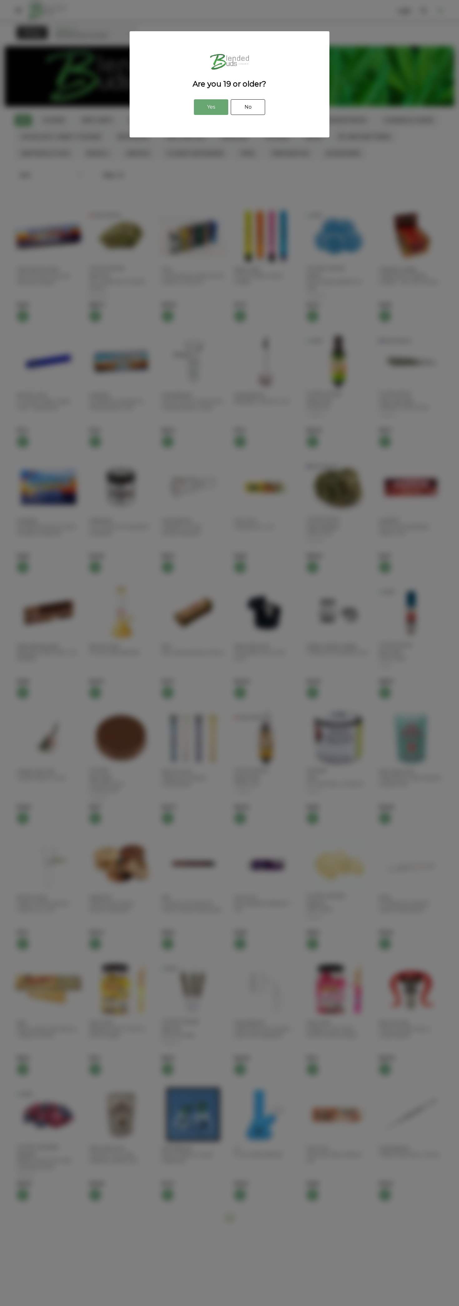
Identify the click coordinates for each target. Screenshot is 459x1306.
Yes (211, 107)
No (248, 107)
